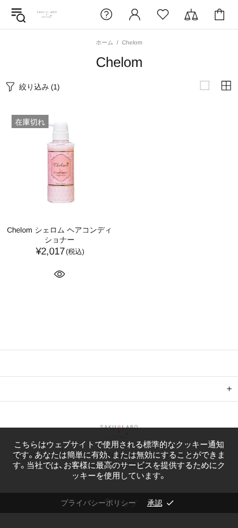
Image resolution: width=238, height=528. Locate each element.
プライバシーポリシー (98, 503)
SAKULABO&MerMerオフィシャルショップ (47, 14)
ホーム (104, 42)
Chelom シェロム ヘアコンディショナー (59, 235)
